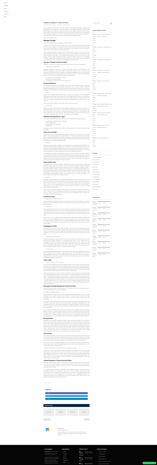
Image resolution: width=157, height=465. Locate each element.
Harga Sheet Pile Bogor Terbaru (104, 218)
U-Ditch (94, 189)
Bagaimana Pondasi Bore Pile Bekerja (84, 412)
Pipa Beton (95, 177)
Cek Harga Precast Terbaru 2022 (50, 37)
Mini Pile (94, 169)
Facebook (48, 393)
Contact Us (6, 14)
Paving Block (95, 174)
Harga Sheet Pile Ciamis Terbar (104, 224)
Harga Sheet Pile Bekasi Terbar (104, 212)
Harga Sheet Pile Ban (89, 452)
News (5, 16)
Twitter (48, 396)
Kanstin (94, 167)
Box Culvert (95, 162)
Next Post (87, 419)
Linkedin (48, 398)
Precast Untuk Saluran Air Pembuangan (60, 412)
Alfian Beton (54, 24)
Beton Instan (95, 159)
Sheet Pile (95, 184)
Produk (5, 8)
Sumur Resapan (96, 186)
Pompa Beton (95, 179)
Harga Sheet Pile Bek (89, 463)
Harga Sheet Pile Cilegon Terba (104, 235)
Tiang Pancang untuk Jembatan (49, 412)
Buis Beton (95, 164)
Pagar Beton (95, 172)
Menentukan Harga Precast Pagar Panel (72, 412)
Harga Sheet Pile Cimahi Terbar (104, 241)
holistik (45, 30)
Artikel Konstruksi (47, 382)
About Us (6, 11)
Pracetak (5, 5)
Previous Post (47, 419)
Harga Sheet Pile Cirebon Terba (104, 247)
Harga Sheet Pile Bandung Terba (104, 201)
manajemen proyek (69, 27)
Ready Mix (95, 181)
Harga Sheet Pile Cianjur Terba (104, 230)
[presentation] (86, 405)
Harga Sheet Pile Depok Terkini (104, 252)
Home (5, 2)
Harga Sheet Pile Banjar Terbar (104, 207)
